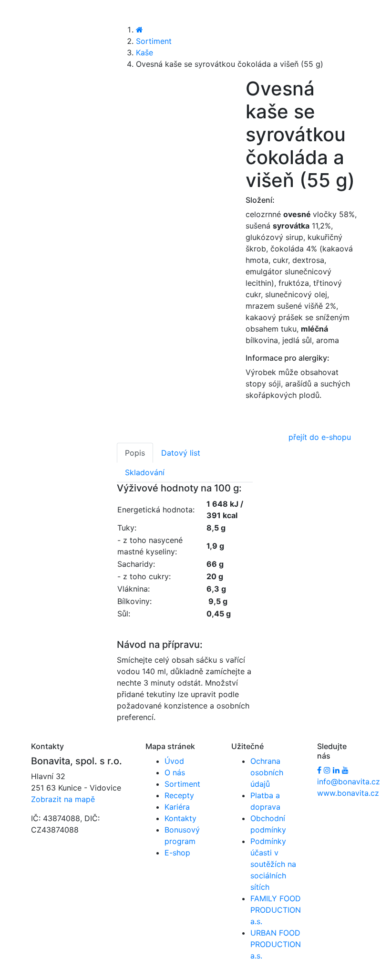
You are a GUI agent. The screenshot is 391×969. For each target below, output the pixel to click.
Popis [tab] (135, 453)
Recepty (179, 795)
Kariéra (177, 807)
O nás (175, 772)
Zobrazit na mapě (63, 799)
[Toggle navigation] (21, 17)
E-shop (177, 852)
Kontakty (180, 818)
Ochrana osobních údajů (266, 772)
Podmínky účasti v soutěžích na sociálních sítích (273, 864)
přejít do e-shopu (319, 437)
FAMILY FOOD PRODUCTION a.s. (275, 910)
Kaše (144, 52)
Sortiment (154, 41)
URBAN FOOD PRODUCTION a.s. (275, 944)
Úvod (174, 761)
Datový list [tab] (180, 453)
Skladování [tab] (145, 472)
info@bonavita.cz (348, 781)
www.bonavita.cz (348, 793)
